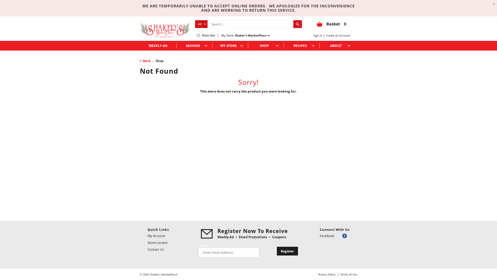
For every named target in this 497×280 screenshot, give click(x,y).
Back (146, 61)
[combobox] (201, 24)
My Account (156, 236)
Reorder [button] (208, 35)
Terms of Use (348, 274)
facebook (327, 236)
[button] (252, 35)
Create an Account (338, 35)
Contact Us (156, 249)
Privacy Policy (326, 274)
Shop (160, 61)
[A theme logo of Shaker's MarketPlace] (165, 29)
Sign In (317, 35)
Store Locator (158, 242)
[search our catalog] (297, 24)
